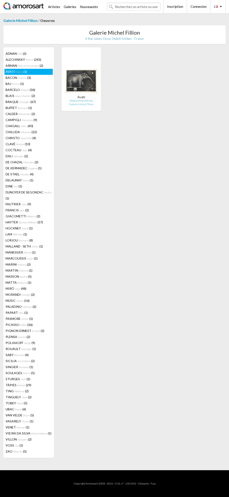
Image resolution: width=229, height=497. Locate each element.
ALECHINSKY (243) (23, 59)
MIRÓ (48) (16, 288)
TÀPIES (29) (18, 385)
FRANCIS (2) (17, 210)
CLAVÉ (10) (18, 144)
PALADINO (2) (21, 306)
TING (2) (17, 391)
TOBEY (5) (16, 403)
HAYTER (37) (24, 222)
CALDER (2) (20, 114)
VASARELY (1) (19, 421)
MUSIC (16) (18, 300)
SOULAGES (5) (20, 373)
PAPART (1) (17, 313)
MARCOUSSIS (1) (22, 258)
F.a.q (153, 483)
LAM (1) (16, 234)
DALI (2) (17, 156)
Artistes (54, 7)
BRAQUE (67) (21, 102)
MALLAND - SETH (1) (24, 246)
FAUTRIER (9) (18, 204)
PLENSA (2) (18, 337)
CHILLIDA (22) (21, 132)
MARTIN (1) (19, 270)
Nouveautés (89, 7)
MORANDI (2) (20, 294)
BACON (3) (18, 78)
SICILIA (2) (20, 361)
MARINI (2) (18, 264)
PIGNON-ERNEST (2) (25, 331)
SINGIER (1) (19, 367)
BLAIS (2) (20, 96)
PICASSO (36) (19, 325)
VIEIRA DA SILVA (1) (28, 433)
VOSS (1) (14, 445)
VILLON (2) (19, 439)
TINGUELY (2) (19, 397)
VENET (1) (17, 427)
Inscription (175, 6)
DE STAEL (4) (20, 174)
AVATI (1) (16, 71)
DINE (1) (14, 186)
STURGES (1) (18, 379)
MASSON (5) (19, 276)
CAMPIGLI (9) (21, 120)
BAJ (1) (15, 84)
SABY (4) (17, 355)
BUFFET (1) (19, 108)
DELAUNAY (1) (19, 180)
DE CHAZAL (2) (22, 162)
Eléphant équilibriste (81, 100)
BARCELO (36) (20, 90)
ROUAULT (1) (21, 349)
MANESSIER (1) (21, 252)
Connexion (199, 6)
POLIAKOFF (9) (20, 343)
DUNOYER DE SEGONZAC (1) (29, 195)
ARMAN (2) (24, 65)
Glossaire (143, 483)
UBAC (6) (16, 409)
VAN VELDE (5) (20, 415)
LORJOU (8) (19, 240)
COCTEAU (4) (19, 150)
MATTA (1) (18, 282)
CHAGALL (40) (19, 126)
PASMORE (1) (19, 319)
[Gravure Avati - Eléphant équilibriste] (81, 72)
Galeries (70, 7)
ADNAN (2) (16, 53)
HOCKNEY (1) (19, 228)
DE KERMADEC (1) (24, 168)
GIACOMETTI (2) (23, 216)
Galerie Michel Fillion (20, 20)
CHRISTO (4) (21, 138)
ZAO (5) (16, 451)
